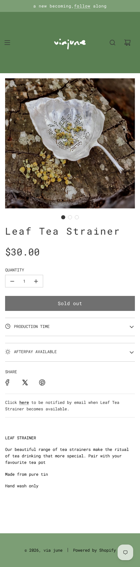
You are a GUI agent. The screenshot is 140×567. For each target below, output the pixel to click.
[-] (12, 281)
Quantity (14, 269)
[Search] (112, 42)
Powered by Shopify (94, 550)
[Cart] (127, 42)
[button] (63, 217)
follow (82, 6)
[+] (36, 281)
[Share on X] (24, 382)
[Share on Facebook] (7, 382)
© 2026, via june (43, 550)
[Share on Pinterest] (42, 382)
